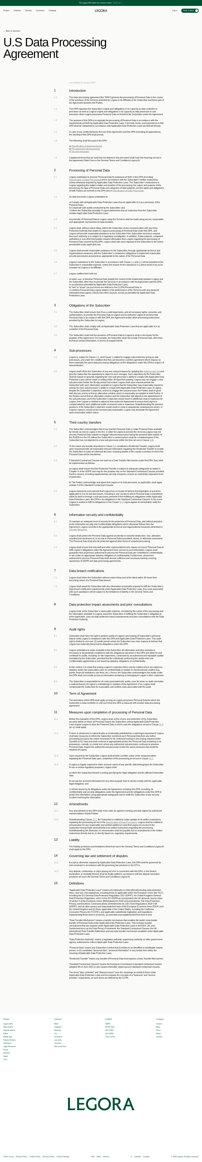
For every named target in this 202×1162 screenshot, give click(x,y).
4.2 (97, 357)
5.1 (114, 446)
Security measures (80, 151)
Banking (57, 1030)
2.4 (132, 262)
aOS (93, 1157)
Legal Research (9, 1046)
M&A (56, 1024)
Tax (55, 1034)
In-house (57, 1043)
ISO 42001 (109, 1034)
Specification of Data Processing (84, 180)
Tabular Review (9, 1040)
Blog (158, 1027)
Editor (5, 1034)
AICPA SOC (110, 1027)
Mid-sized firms (60, 1046)
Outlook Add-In (9, 1030)
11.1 (151, 758)
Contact (159, 1037)
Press (158, 1030)
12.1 (95, 819)
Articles (106, 1157)
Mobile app (7, 1037)
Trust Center (110, 1037)
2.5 (140, 262)
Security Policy (48, 1157)
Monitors (6, 1053)
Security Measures (78, 530)
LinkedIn (137, 1157)
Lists (5, 1059)
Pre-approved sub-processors (86, 149)
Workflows (7, 1043)
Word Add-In (8, 1027)
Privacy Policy (21, 1157)
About (158, 1034)
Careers (159, 1024)
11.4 (161, 724)
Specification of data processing (87, 146)
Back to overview (13, 31)
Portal (5, 1050)
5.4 (121, 502)
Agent (5, 1056)
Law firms (58, 1040)
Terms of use (8, 1157)
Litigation (57, 1027)
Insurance (58, 1037)
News (99, 1157)
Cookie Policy (34, 1157)
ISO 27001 (109, 1030)
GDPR (107, 1024)
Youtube (146, 1157)
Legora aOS (8, 1024)
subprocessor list (152, 371)
